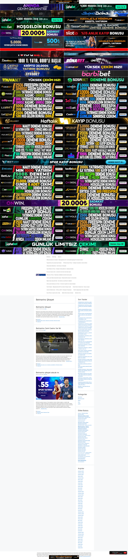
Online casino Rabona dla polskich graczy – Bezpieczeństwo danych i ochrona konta (61, 277)
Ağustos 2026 (81, 471)
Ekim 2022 (80, 528)
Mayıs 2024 (80, 496)
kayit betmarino (82, 460)
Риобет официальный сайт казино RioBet (80, 289)
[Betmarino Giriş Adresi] (41, 274)
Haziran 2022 (80, 535)
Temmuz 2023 (81, 513)
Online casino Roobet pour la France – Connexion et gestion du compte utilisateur (61, 283)
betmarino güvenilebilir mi (51, 364)
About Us (59, 256)
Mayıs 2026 (80, 476)
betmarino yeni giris (81, 451)
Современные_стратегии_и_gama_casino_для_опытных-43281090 (85, 306)
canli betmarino (87, 453)
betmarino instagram (82, 434)
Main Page (54, 256)
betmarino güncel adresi (82, 431)
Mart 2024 (80, 500)
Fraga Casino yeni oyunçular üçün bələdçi (54, 262)
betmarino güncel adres (83, 430)
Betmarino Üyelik (46, 412)
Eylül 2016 (80, 545)
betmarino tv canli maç (82, 444)
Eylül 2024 (80, 489)
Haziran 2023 (80, 515)
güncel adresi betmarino (82, 457)
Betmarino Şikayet (43, 307)
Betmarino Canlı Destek (50, 320)
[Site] (32, 86)
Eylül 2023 (80, 510)
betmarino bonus (81, 417)
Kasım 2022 (80, 527)
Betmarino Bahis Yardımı (41, 320)
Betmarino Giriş (78, 292)
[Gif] (64, 121)
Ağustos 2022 (81, 532)
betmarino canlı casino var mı (42, 364)
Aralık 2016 (80, 544)
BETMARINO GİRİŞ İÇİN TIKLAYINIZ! (64, 49)
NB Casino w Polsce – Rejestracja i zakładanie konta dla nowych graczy (59, 274)
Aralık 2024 (80, 484)
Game (79, 400)
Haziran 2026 (80, 474)
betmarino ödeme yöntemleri (81, 452)
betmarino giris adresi (82, 423)
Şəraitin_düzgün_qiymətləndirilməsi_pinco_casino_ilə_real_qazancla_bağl (85, 315)
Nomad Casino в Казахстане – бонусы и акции (81, 286)
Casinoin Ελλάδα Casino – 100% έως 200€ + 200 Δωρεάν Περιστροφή (59, 289)
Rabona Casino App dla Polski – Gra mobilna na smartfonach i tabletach (59, 280)
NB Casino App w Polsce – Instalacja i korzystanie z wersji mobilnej (75, 262)
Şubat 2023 (80, 522)
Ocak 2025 (80, 483)
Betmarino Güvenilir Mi (81, 432)
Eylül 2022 (80, 530)
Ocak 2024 (80, 503)
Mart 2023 (80, 520)
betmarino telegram (81, 443)
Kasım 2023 (80, 506)
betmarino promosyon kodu (84, 440)
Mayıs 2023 (80, 517)
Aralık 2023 (80, 505)
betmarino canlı (87, 417)
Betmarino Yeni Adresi (82, 449)
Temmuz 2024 (81, 493)
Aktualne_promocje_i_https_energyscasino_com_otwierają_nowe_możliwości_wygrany (85, 370)
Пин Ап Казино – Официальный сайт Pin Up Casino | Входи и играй (59, 286)
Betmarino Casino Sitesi (83, 422)
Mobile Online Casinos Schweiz (67, 292)
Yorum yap (39, 321)
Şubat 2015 (80, 547)
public (79, 403)
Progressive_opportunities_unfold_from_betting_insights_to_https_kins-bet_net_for (85, 379)
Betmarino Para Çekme (81, 439)
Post (79, 402)
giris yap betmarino (87, 456)
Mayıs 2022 (80, 537)
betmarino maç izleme (82, 436)
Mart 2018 (80, 542)
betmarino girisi (81, 425)
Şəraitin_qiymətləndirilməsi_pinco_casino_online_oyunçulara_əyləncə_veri (85, 310)
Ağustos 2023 (81, 511)
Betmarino (48, 256)
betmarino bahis (81, 414)
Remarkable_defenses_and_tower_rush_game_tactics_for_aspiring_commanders (85, 375)
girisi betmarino (81, 456)
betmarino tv (87, 443)
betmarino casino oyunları (81, 421)
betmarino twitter (82, 447)
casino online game (82, 454)
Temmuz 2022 (81, 534)
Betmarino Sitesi (81, 441)
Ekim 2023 (80, 508)
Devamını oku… (62, 316)
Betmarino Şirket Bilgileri (81, 453)
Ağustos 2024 (81, 491)
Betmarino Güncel (82, 428)
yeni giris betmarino (81, 461)
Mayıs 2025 (80, 479)
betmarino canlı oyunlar (81, 419)
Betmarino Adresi (85, 413)
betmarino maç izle (87, 435)
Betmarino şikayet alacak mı (47, 372)
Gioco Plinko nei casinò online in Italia (53, 292)
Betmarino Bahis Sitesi (83, 415)
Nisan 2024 (80, 498)
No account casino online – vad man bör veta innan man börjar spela (59, 271)
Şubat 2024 (80, 501)
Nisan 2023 (80, 518)
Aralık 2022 (80, 525)
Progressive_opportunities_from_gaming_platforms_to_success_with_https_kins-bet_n (85, 383)
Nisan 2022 (80, 539)
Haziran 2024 (80, 494)
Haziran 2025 (80, 477)
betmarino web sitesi (82, 448)
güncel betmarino (81, 458)
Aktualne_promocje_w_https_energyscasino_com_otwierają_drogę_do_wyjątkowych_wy (85, 361)
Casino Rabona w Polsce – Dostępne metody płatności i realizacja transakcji (60, 268)
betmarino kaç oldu (81, 435)
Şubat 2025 (80, 481)
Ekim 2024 (80, 488)
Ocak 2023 (80, 523)
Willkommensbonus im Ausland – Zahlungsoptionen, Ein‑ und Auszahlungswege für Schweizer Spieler (65, 259)
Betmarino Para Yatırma (83, 437)
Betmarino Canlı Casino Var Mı (48, 328)
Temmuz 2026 (81, 472)
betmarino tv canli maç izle (83, 445)
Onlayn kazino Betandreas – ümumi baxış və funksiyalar (56, 265)
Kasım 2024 (80, 486)
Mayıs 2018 (80, 540)
